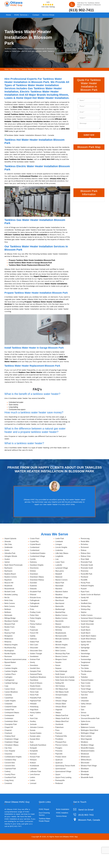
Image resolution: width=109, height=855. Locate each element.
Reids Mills (85, 541)
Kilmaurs (33, 760)
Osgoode (58, 710)
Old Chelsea (60, 686)
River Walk (85, 559)
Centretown (8, 718)
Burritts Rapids (10, 653)
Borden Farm (9, 627)
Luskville (58, 565)
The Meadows (86, 671)
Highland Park (35, 701)
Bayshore (8, 580)
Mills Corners (60, 648)
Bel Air (6, 597)
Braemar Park (9, 633)
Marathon (58, 594)
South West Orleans (88, 639)
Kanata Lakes (35, 736)
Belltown (7, 609)
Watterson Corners (88, 727)
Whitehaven (85, 757)
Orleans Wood (60, 707)
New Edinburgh (61, 671)
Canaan (7, 665)
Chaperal (7, 730)
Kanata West (35, 739)
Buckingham (9, 650)
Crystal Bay (34, 541)
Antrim (6, 550)
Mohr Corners (60, 650)
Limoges (58, 544)
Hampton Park (35, 671)
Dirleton (33, 571)
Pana (57, 730)
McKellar (58, 630)
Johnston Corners (36, 727)
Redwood (59, 783)
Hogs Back (34, 710)
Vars (82, 710)
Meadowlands (60, 633)
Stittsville (84, 650)
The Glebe (85, 668)
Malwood (58, 577)
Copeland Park (10, 769)
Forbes (32, 627)
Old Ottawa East (61, 689)
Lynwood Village (61, 568)
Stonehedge (85, 653)
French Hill (34, 633)
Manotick (58, 589)
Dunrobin (33, 583)
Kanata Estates (35, 733)
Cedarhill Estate (10, 707)
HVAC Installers (62, 813)
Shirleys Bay (85, 606)
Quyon (57, 774)
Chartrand (8, 733)
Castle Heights (10, 701)
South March (85, 630)
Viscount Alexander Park (90, 718)
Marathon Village (61, 597)
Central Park (9, 710)
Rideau (83, 550)
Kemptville (34, 751)
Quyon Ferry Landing (63, 777)
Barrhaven (8, 568)
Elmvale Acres (35, 597)
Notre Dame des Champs (65, 680)
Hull (31, 715)
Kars (31, 742)
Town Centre (85, 683)
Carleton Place (10, 674)
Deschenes (34, 568)
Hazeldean (34, 680)
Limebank (59, 541)
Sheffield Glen (86, 603)
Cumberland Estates (37, 553)
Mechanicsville (61, 636)
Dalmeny (33, 562)
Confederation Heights (13, 757)
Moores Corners (61, 656)
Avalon (7, 559)
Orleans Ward (60, 704)
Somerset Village (87, 621)
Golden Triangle (36, 653)
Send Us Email (85, 809)
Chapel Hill (8, 727)
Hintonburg (34, 707)
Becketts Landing (11, 594)
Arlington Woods (10, 556)
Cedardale (8, 704)
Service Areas (48, 15)
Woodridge (85, 774)
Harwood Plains (36, 674)
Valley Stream (86, 704)
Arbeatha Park (9, 553)
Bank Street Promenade (13, 565)
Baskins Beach (10, 574)
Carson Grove (9, 689)
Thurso (83, 674)
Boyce (6, 630)
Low (57, 559)
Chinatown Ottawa (11, 745)
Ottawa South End (62, 718)
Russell (84, 589)
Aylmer (7, 562)
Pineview (58, 751)
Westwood (85, 754)
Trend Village (86, 689)
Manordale (59, 586)
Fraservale (34, 630)
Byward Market (10, 662)
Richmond (85, 547)
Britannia (7, 642)
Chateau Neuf (9, 736)
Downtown (34, 574)
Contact (36, 15)
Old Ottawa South (62, 692)
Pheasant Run (60, 742)
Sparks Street (86, 642)
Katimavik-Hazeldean (38, 745)
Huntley (33, 721)
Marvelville (59, 621)
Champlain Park (10, 724)
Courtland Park (10, 777)
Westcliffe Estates (87, 748)
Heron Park (34, 695)
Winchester (85, 763)
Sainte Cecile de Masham (90, 594)
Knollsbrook (34, 766)
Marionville (59, 606)
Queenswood (60, 769)
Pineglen (58, 748)
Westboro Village (87, 745)
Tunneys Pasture (87, 692)
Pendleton (59, 739)
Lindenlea (59, 550)
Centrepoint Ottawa (11, 712)
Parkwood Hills (61, 736)
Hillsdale (33, 704)
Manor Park (59, 583)
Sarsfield (84, 600)
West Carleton (86, 736)
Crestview (8, 783)
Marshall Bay (60, 612)
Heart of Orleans (36, 683)
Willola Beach (86, 760)
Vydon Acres (85, 721)
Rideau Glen (85, 553)
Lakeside (33, 769)
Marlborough (60, 609)
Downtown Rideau (37, 580)
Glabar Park (34, 642)
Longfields (59, 556)
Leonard (33, 783)
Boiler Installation (62, 809)
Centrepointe (9, 715)
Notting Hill (59, 683)
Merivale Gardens (62, 639)
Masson (58, 624)
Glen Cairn (34, 645)
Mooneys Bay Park (62, 653)
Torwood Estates (87, 680)
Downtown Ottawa (37, 577)
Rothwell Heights (87, 586)
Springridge (85, 648)
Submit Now (89, 135)
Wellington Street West (89, 730)
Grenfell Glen (35, 668)
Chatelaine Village (11, 739)
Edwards (33, 589)
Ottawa (58, 712)
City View (8, 748)
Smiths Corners (87, 615)
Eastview (33, 586)
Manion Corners (61, 580)
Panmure (58, 733)
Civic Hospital (9, 751)
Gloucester (34, 648)
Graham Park (35, 659)
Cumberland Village (37, 556)
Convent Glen (9, 763)
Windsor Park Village (89, 766)
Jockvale (33, 724)
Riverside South (87, 565)
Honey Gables (35, 712)
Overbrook (59, 724)
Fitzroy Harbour (36, 624)
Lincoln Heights (61, 547)
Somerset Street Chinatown (91, 618)
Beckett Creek (9, 591)
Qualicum (59, 760)
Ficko (32, 609)
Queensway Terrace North (65, 766)
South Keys (85, 627)
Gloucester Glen (36, 650)
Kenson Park (35, 757)
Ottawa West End (61, 721)
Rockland (84, 577)
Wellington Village (88, 733)
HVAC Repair (44, 809)
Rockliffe (84, 580)
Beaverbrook (9, 589)
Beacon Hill (8, 583)
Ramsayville (60, 780)
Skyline (83, 612)
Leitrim (32, 777)
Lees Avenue (35, 774)
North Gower (60, 674)
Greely (32, 662)
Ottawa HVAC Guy (70, 837)
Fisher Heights (35, 618)
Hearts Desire (35, 686)
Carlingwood (9, 680)
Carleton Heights (10, 668)
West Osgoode (86, 739)
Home (8, 15)
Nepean (58, 668)
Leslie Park (59, 538)
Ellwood (33, 594)
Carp (6, 686)
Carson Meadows (11, 692)
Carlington (8, 677)
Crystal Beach (35, 544)
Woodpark (85, 771)
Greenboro (34, 665)
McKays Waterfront (62, 627)
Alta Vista (8, 544)
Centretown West (10, 721)
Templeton (85, 665)
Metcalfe (58, 642)
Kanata (32, 730)
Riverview (84, 571)
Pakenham (59, 727)
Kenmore (33, 754)
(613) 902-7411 (81, 9)
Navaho (58, 662)
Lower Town (60, 562)
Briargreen (8, 636)
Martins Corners (61, 615)
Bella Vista (8, 600)
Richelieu (84, 544)
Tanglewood (85, 662)
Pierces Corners (61, 745)
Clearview (8, 754)
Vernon (83, 712)
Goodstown (34, 656)
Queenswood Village (63, 771)
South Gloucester (87, 624)
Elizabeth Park (35, 591)
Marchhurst (59, 600)
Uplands (84, 698)
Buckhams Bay (10, 648)
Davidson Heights (36, 565)
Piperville (58, 754)
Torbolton (84, 677)
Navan (57, 665)
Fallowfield (34, 606)
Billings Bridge (10, 618)
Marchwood (59, 603)
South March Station (88, 636)
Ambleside (8, 547)
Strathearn (85, 656)
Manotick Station (61, 591)
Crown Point (34, 538)
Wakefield (84, 724)
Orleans (58, 698)
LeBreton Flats (35, 771)
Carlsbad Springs (11, 683)
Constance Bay (10, 760)
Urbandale (85, 701)
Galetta (32, 636)
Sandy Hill (85, 597)
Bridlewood (8, 639)
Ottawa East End (61, 715)
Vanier (83, 707)
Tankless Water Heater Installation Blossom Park (37, 69)
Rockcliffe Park (86, 574)
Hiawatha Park (35, 698)
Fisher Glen (34, 615)
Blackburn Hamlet (11, 621)
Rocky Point (85, 583)
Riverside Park (86, 562)
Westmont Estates (87, 751)
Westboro (84, 742)
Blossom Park (15, 69)
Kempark (33, 748)
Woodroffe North (87, 777)
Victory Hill (85, 715)
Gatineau (33, 639)
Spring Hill (85, 645)
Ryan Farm (85, 591)
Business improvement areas (15, 659)
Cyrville (33, 559)
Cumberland (34, 547)
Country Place (9, 774)
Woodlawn (85, 769)
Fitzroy (32, 621)
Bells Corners (9, 603)
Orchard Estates (61, 695)
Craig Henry (9, 780)
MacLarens (59, 571)
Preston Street (60, 757)
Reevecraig (85, 538)
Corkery (7, 771)
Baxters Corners (10, 577)
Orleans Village (61, 701)
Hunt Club (34, 718)
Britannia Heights (11, 645)
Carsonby (8, 695)
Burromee (8, 656)
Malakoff (58, 574)
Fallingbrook (34, 600)
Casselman (8, 698)
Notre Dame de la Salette (64, 677)
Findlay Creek (35, 612)
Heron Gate (34, 692)
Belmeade (8, 615)
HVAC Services (20, 15)
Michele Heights (61, 645)
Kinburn (33, 763)
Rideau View (86, 556)
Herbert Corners (36, 689)
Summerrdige (86, 659)
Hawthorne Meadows (38, 677)
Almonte (7, 541)
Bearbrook (8, 586)
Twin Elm (84, 695)
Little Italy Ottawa (61, 553)
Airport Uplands (10, 538)
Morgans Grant (61, 659)
